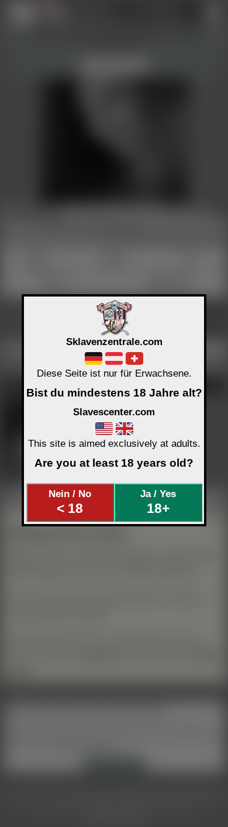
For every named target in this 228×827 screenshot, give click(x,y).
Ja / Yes (158, 501)
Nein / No (70, 501)
